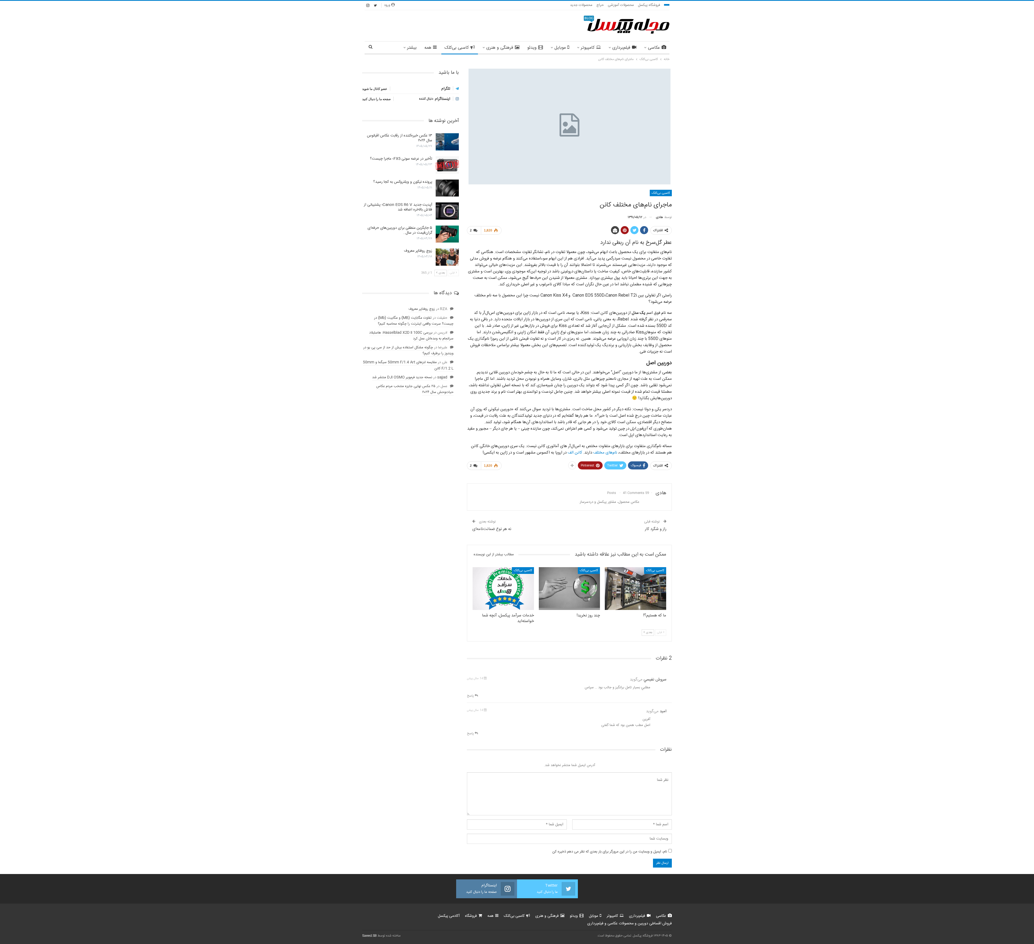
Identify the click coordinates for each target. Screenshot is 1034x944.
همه (427, 47)
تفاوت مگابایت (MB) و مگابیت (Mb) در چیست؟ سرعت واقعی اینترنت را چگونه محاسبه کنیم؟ (413, 321)
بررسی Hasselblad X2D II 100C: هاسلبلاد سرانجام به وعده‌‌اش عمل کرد (411, 336)
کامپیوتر (588, 47)
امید (663, 711)
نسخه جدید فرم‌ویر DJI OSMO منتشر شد (402, 377)
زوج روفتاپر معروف (418, 251)
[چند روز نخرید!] (569, 588)
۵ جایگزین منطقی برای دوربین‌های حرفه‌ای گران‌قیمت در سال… (400, 230)
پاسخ (471, 696)
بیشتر (412, 47)
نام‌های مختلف (605, 452)
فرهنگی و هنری (499, 47)
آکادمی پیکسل (449, 916)
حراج (600, 5)
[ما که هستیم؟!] (635, 588)
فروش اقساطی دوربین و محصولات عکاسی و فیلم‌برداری (629, 923)
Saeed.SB (369, 935)
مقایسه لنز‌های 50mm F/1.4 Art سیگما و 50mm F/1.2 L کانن (408, 365)
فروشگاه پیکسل (649, 5)
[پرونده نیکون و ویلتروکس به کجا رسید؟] (447, 188)
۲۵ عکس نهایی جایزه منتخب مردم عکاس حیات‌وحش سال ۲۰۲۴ (414, 389)
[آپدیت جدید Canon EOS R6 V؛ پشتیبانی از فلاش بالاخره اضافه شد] (447, 211)
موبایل (560, 47)
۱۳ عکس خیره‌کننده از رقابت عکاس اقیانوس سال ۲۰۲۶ (399, 138)
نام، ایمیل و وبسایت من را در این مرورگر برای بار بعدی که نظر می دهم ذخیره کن (609, 852)
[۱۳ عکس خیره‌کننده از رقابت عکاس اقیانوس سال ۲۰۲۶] (447, 141)
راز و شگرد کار (655, 529)
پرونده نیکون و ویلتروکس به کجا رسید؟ (402, 182)
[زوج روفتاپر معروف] (447, 257)
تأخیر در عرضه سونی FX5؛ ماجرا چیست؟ (401, 159)
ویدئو (532, 47)
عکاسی (654, 47)
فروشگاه (471, 916)
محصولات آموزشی (621, 5)
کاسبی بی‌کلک (457, 47)
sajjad (442, 377)
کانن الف (575, 452)
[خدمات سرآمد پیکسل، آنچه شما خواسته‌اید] (503, 588)
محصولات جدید (581, 5)
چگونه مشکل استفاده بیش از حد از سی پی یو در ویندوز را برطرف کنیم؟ (408, 350)
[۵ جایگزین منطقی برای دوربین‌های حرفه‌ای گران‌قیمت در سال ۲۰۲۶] (447, 234)
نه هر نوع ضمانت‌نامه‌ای (491, 529)
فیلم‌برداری (621, 47)
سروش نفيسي (655, 679)
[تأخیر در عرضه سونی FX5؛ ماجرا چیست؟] (447, 165)
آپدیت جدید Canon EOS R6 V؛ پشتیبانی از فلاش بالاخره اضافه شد (398, 207)
